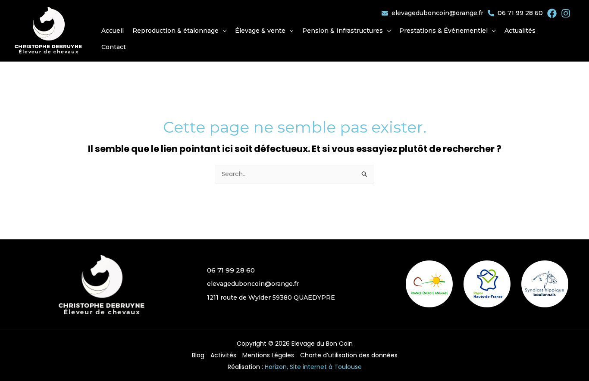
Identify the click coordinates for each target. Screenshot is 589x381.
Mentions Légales (268, 355)
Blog (198, 355)
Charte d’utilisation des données (349, 355)
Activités (223, 355)
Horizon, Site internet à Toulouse (313, 366)
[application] (222, 30)
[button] (179, 30)
